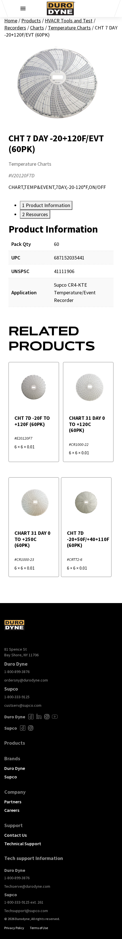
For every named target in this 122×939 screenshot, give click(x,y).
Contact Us (15, 835)
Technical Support (22, 843)
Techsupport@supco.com (26, 910)
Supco (10, 777)
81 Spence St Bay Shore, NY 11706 (21, 652)
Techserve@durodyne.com (27, 886)
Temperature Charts (69, 27)
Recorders (15, 27)
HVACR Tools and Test (68, 20)
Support (13, 825)
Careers (11, 810)
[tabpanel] (61, 269)
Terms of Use (39, 928)
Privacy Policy (14, 928)
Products (31, 20)
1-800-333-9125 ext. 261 (23, 902)
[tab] (46, 205)
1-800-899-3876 (17, 671)
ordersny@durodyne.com (26, 680)
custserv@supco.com (22, 705)
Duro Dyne (14, 768)
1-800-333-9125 (17, 696)
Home (10, 20)
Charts (37, 27)
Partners (12, 801)
